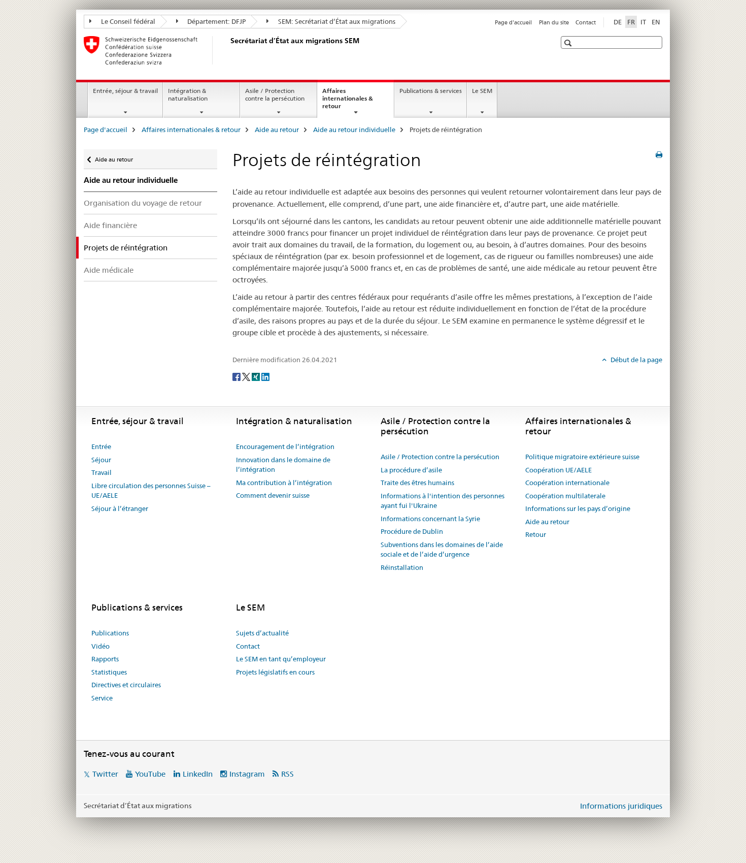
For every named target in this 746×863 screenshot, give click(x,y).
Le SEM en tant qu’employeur (281, 659)
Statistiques (109, 672)
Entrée (101, 446)
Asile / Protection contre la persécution (274, 94)
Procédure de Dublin (412, 531)
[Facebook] (237, 376)
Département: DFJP (216, 21)
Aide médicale (108, 270)
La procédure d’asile (411, 470)
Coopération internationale (567, 482)
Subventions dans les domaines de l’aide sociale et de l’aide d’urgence (442, 549)
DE (618, 22)
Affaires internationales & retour (347, 101)
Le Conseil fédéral (127, 21)
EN (656, 22)
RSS (287, 774)
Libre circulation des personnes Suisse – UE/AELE (151, 491)
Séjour (101, 460)
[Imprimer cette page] (659, 155)
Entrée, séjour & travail (125, 90)
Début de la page (635, 360)
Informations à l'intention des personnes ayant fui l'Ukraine (442, 501)
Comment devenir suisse (273, 495)
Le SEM (482, 90)
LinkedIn (198, 774)
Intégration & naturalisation (188, 94)
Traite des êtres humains (417, 482)
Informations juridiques (621, 806)
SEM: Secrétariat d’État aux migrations (336, 21)
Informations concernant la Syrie (430, 519)
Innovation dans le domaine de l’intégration (283, 465)
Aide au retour (277, 129)
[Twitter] (247, 376)
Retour (535, 534)
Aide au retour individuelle (354, 129)
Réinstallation (402, 567)
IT (643, 22)
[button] (569, 43)
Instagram (247, 774)
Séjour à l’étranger (119, 508)
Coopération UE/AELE (558, 470)
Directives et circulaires (126, 685)
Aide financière (110, 225)
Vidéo (100, 646)
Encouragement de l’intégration (285, 446)
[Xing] (256, 376)
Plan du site (554, 22)
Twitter (105, 774)
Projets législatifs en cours (275, 672)
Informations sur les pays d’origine (577, 508)
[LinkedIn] (265, 376)
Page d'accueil (513, 22)
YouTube (150, 774)
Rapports (105, 659)
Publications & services (430, 90)
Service (102, 698)
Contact (585, 22)
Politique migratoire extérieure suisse (582, 457)
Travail (101, 472)
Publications (110, 633)
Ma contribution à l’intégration (284, 482)
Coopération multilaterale (565, 496)
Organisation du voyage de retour (143, 203)
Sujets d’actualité (262, 633)
